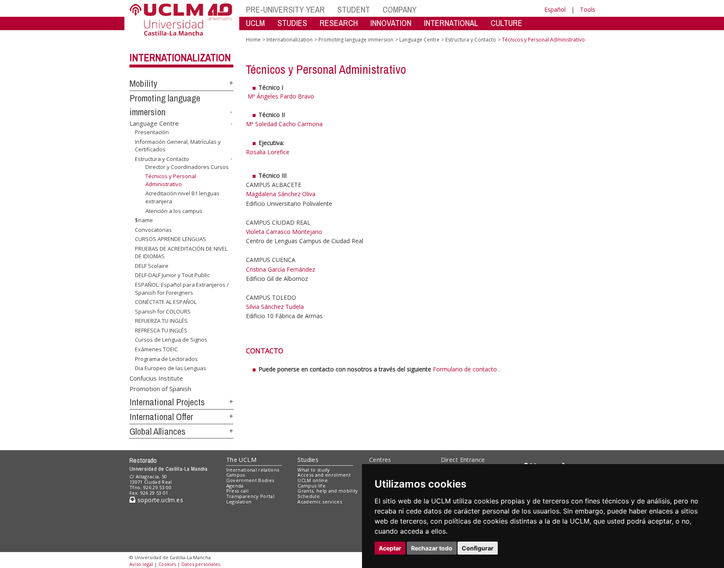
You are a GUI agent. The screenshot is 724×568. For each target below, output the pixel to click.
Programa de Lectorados (166, 358)
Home (253, 39)
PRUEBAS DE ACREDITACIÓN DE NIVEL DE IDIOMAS (181, 252)
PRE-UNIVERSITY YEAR (285, 9)
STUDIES (292, 23)
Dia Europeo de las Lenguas (170, 368)
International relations (252, 470)
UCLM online (312, 480)
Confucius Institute (156, 378)
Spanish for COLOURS (163, 311)
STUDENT (353, 9)
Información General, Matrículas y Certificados (178, 145)
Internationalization (180, 57)
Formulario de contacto (466, 369)
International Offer (161, 416)
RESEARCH (339, 23)
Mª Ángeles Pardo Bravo (282, 96)
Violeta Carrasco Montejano (284, 232)
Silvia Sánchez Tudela (275, 307)
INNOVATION (390, 23)
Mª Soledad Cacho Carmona (284, 124)
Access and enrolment (324, 475)
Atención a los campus (173, 210)
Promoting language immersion (355, 39)
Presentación (152, 132)
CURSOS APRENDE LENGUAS (170, 239)
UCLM (255, 23)
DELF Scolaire (151, 266)
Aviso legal (141, 564)
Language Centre (154, 123)
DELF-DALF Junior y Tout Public (172, 275)
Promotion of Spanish (160, 388)
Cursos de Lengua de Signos (171, 339)
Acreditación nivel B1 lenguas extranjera (182, 197)
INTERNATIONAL (451, 23)
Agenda (235, 485)
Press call (237, 491)
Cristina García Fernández (280, 269)
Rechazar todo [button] (431, 548)
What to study (313, 470)
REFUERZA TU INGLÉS (161, 320)
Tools (587, 9)
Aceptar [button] (390, 548)
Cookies (167, 564)
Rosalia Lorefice (268, 152)
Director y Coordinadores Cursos (187, 167)
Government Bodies (250, 480)
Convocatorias (153, 229)
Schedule (308, 496)
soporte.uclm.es (159, 500)
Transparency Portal (250, 496)
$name (144, 220)
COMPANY (399, 9)
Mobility (143, 83)
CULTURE (506, 23)
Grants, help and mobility (327, 491)
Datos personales (200, 564)
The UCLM (241, 460)
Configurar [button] (478, 548)
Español (555, 9)
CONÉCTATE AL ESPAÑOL (166, 302)
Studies (307, 460)
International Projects (167, 402)
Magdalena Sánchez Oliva (280, 194)
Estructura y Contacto (162, 159)
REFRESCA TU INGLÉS (161, 330)
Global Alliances (157, 431)
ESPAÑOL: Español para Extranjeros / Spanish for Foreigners (182, 288)
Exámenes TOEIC (156, 349)
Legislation (239, 501)
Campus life (311, 485)
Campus (235, 475)
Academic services (319, 501)
